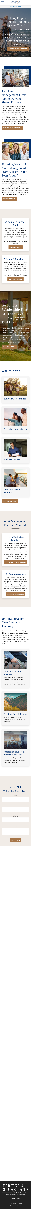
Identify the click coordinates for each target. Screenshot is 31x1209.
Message (15, 826)
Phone (15, 816)
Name (16, 796)
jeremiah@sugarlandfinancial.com (15, 1194)
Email (15, 806)
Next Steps (15, 840)
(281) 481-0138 (17, 1206)
